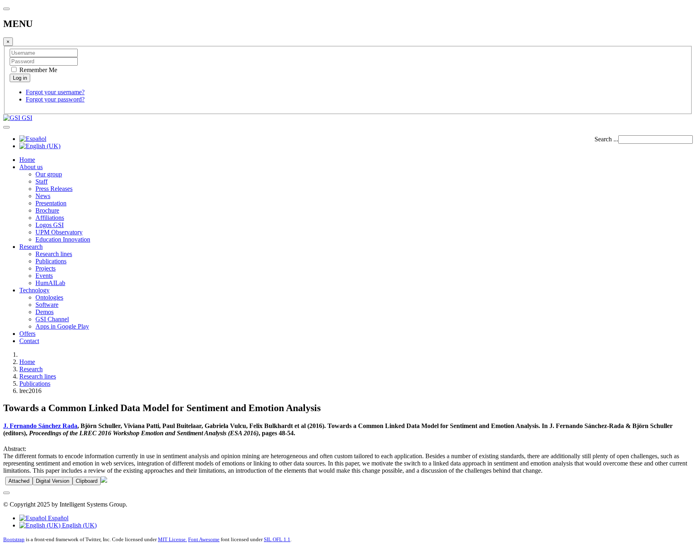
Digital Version (52, 481)
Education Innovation (62, 239)
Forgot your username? (55, 92)
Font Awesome (204, 539)
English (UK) (78, 525)
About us (31, 166)
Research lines (53, 253)
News (42, 195)
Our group (48, 174)
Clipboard (86, 481)
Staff (41, 181)
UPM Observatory (59, 232)
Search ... (606, 139)
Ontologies (49, 297)
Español (57, 518)
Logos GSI (49, 224)
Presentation (50, 203)
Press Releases (53, 188)
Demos (44, 311)
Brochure (47, 210)
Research (31, 246)
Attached (18, 481)
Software (46, 304)
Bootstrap (14, 539)
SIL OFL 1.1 (277, 539)
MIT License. (172, 539)
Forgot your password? (55, 99)
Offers (27, 333)
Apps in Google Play (62, 326)
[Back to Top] (6, 493)
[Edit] (104, 480)
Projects (45, 268)
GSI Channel (52, 319)
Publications (50, 261)
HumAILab (50, 282)
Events (44, 275)
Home (27, 159)
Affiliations (49, 217)
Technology (34, 290)
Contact (29, 340)
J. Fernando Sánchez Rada (40, 425)
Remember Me (37, 69)
